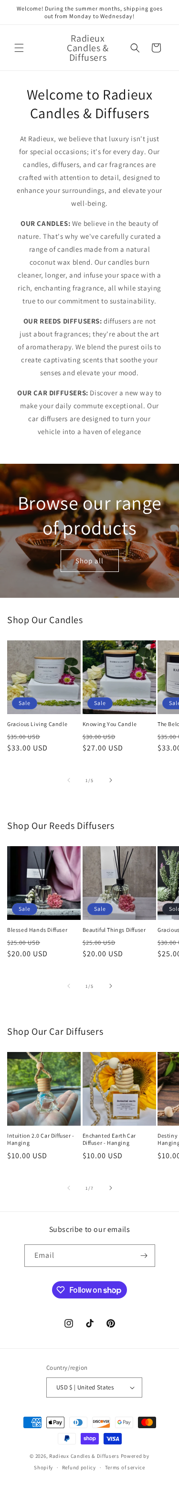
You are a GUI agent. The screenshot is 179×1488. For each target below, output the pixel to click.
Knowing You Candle (110, 723)
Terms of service (125, 1467)
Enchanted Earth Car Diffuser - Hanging (109, 1139)
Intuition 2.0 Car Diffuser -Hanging (40, 1139)
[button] (19, 47)
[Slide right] (110, 780)
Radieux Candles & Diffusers (84, 1456)
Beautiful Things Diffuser (114, 929)
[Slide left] (68, 780)
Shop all (89, 560)
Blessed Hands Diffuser (37, 929)
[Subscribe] (144, 1255)
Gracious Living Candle (37, 723)
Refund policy (79, 1467)
